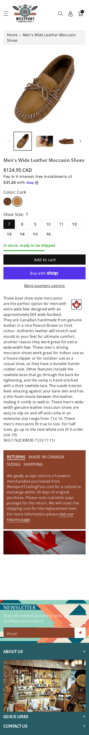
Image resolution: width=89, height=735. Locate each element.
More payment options (44, 285)
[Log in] (70, 14)
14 (22, 234)
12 (74, 224)
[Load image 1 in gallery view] (22, 141)
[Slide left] (8, 141)
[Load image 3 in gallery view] (44, 141)
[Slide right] (81, 141)
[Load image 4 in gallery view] (66, 141)
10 (48, 224)
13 (9, 234)
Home (12, 34)
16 (48, 234)
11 (61, 224)
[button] (8, 13)
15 (35, 234)
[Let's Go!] (80, 632)
